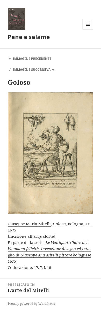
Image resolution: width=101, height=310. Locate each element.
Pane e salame (29, 37)
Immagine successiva (32, 69)
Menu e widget (88, 29)
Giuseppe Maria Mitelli (29, 223)
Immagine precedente (32, 58)
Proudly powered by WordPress (31, 303)
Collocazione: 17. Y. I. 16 (29, 267)
